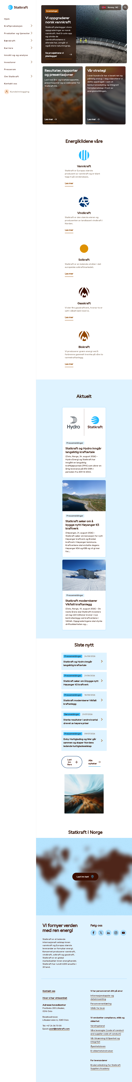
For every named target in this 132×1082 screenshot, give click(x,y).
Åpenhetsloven (98, 1046)
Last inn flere (69, 762)
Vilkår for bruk (97, 1008)
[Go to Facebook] (93, 933)
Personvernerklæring (101, 1003)
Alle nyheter (92, 762)
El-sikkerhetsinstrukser (101, 1051)
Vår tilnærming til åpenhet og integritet (105, 1040)
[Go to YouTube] (123, 933)
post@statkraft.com (59, 1029)
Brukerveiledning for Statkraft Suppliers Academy (105, 1067)
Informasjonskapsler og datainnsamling (102, 997)
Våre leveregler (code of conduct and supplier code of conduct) (107, 1032)
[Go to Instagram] (116, 933)
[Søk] (125, 7)
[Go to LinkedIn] (108, 933)
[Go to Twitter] (101, 933)
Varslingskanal (97, 1026)
